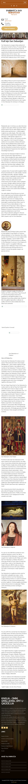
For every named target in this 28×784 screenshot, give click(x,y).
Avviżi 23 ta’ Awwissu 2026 (6, 760)
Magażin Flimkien (5, 736)
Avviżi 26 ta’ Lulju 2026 (5, 772)
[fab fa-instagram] (16, 6)
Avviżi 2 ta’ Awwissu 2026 (6, 769)
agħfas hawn (8, 21)
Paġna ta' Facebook (9, 28)
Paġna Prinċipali (4, 748)
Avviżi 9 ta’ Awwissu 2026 (6, 766)
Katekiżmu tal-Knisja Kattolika (7, 738)
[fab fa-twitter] (14, 6)
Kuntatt (2, 751)
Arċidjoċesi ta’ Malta (5, 743)
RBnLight (15, 782)
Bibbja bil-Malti (4, 741)
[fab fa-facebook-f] (11, 6)
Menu (4, 2)
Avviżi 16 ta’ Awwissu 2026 (6, 763)
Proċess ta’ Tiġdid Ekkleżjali (7, 746)
